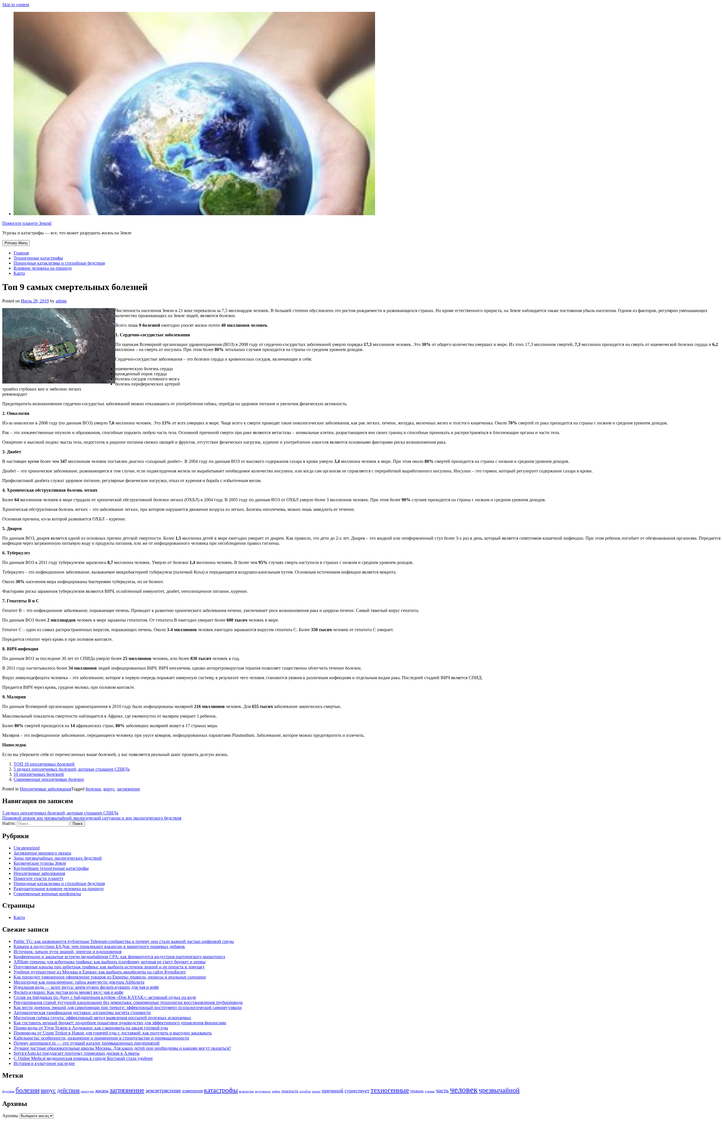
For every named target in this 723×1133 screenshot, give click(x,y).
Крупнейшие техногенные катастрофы (51, 868)
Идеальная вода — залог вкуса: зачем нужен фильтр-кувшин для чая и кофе (86, 987)
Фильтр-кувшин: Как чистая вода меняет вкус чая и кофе (68, 992)
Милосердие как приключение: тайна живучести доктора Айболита (79, 982)
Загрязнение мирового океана (42, 853)
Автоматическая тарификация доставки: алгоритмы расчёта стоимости (82, 1012)
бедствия (8, 1091)
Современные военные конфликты (47, 893)
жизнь (101, 1090)
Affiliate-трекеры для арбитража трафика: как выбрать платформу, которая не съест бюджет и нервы (110, 961)
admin (61, 300)
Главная (21, 252)
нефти (276, 1091)
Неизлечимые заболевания (45, 788)
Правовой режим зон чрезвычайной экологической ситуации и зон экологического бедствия (91, 818)
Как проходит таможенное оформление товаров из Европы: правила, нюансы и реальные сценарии (110, 977)
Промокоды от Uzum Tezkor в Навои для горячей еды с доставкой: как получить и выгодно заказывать (113, 1032)
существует (357, 1090)
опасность (289, 1091)
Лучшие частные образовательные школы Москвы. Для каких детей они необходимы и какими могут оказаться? (122, 1048)
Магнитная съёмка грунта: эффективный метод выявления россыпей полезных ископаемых (102, 1017)
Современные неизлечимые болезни (49, 779)
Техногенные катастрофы (38, 258)
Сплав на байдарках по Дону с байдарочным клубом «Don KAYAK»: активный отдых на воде (105, 997)
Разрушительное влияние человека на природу (59, 888)
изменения (192, 1090)
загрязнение (128, 788)
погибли (305, 1091)
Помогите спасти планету (39, 878)
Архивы (10, 1115)
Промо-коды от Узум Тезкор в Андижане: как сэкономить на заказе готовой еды (91, 1027)
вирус (109, 788)
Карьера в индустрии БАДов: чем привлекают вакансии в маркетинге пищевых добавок (99, 946)
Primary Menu (16, 243)
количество (246, 1091)
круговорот (263, 1091)
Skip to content (15, 4)
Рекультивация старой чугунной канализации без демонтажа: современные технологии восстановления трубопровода (128, 1002)
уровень (417, 1091)
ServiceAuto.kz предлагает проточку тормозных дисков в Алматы (77, 1053)
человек (464, 1089)
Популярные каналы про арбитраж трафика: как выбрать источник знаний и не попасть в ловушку (109, 966)
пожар (316, 1091)
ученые (430, 1091)
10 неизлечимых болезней (39, 774)
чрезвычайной (499, 1090)
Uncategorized (27, 848)
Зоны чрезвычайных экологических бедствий (58, 858)
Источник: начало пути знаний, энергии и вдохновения (67, 951)
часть (442, 1090)
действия (68, 1090)
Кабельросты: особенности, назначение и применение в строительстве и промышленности (101, 1038)
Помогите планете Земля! (27, 223)
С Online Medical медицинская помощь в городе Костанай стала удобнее (83, 1058)
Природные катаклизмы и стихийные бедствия (59, 263)
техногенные (390, 1090)
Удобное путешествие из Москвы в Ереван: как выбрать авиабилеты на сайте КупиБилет (100, 971)
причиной (332, 1090)
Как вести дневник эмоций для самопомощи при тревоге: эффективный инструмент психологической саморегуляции (128, 1007)
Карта (19, 273)
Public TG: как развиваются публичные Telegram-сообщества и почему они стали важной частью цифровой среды (124, 941)
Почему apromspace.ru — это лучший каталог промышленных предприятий (87, 1043)
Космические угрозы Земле (40, 863)
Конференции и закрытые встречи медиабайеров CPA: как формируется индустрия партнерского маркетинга (119, 956)
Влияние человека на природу (43, 268)
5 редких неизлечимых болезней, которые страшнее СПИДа (72, 769)
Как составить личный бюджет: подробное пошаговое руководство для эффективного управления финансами (120, 1022)
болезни (93, 788)
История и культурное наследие (44, 1063)
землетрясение (163, 1090)
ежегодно (87, 1091)
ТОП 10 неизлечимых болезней (44, 764)
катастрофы (221, 1090)
